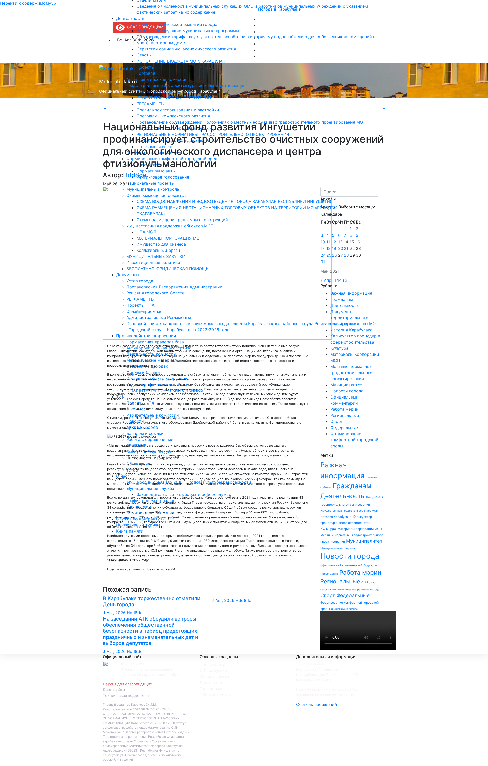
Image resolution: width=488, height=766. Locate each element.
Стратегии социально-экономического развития (186, 48)
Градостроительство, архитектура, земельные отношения (185, 85)
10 (323, 241)
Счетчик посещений (316, 704)
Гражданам (341, 299)
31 (323, 261)
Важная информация (351, 293)
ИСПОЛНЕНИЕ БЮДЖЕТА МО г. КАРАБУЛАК (180, 61)
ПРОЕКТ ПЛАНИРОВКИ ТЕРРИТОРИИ (173, 97)
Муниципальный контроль (337, 548)
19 (334, 248)
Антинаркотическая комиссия (156, 79)
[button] (104, 108)
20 (340, 248)
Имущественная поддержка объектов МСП (349, 510)
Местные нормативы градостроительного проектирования (351, 372)
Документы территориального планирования (349, 317)
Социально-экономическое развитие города (171, 24)
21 (346, 248)
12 (334, 241)
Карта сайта (114, 689)
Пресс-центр (329, 574)
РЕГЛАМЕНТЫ (150, 103)
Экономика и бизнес (344, 609)
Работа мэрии (344, 409)
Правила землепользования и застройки (177, 109)
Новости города (346, 390)
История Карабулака (351, 329)
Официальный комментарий (341, 565)
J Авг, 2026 (114, 612)
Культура (339, 348)
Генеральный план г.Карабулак (167, 91)
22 (352, 248)
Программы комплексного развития (173, 116)
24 (323, 255)
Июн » (341, 280)
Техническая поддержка (126, 695)
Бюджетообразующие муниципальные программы (187, 30)
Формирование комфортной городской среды (354, 439)
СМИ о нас (368, 582)
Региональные (344, 415)
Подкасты (370, 565)
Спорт (336, 421)
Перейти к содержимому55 (28, 3)
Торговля (145, 73)
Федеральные (344, 427)
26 (334, 255)
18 (328, 248)
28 (346, 255)
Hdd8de (134, 175)
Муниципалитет (346, 384)
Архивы (328, 206)
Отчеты (144, 54)
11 (328, 241)
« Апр (325, 280)
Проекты (145, 67)
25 (328, 255)
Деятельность (130, 18)
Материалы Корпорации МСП (360, 529)
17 (323, 248)
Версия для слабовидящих (127, 684)
